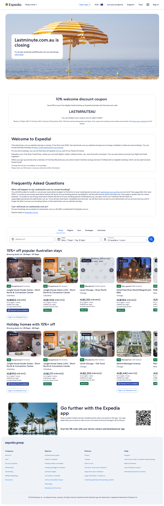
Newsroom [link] (9, 480)
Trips (140, 4)
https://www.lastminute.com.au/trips (48, 147)
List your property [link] (11, 463)
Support (130, 4)
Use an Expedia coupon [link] (132, 468)
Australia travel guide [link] (52, 455)
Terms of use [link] (89, 463)
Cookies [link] (87, 459)
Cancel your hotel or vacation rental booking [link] (139, 459)
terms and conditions (139, 121)
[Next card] (157, 288)
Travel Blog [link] (48, 484)
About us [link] (8, 455)
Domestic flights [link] (50, 472)
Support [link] (127, 455)
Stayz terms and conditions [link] (94, 472)
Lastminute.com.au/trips (110, 192)
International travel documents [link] (135, 472)
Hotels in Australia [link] (51, 459)
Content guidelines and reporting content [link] (99, 480)
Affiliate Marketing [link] (11, 476)
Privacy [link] (87, 455)
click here (19, 54)
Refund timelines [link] (130, 463)
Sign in (156, 4)
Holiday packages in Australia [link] (55, 468)
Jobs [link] (6, 459)
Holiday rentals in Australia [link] (54, 463)
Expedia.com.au (31, 212)
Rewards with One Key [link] (53, 488)
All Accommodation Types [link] (54, 480)
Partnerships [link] (9, 468)
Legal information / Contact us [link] (95, 476)
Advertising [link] (9, 472)
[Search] (151, 239)
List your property (115, 4)
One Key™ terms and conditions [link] (96, 468)
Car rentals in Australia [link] (52, 476)
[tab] (60, 230)
